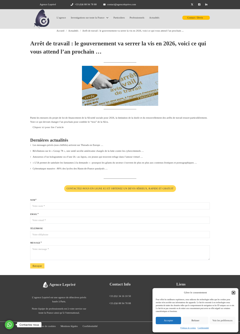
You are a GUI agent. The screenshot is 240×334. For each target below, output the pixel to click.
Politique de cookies (188, 328)
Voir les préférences (222, 320)
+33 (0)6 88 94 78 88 (120, 303)
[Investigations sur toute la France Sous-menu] (107, 17)
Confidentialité (203, 328)
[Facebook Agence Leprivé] (199, 4)
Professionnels (137, 17)
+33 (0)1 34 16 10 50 (120, 296)
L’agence (61, 17)
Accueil (60, 30)
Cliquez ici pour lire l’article (48, 127)
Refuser (195, 320)
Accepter (168, 320)
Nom (32, 200)
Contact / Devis (195, 17)
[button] (233, 292)
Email (33, 214)
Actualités (154, 17)
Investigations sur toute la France (87, 17)
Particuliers (119, 17)
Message (35, 243)
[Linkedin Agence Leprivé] (206, 4)
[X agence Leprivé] (192, 4)
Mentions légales (69, 326)
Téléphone (36, 228)
